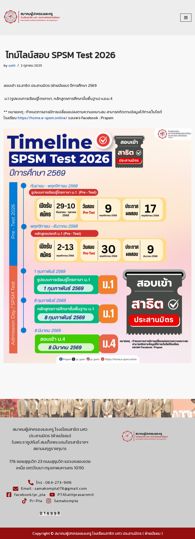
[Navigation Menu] (185, 18)
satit (11, 65)
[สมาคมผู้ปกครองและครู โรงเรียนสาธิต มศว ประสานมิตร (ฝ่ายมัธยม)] (32, 17)
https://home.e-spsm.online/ (42, 118)
